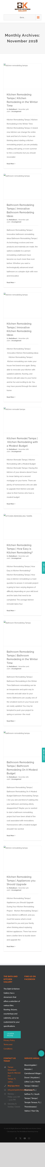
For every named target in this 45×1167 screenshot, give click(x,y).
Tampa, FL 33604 (12, 1080)
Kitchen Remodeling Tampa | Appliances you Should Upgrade (21, 880)
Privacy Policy (9, 1040)
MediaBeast (13, 109)
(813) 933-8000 (14, 1086)
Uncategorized (16, 111)
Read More (10, 164)
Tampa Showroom (12, 1068)
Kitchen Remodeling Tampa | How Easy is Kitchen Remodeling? (20, 549)
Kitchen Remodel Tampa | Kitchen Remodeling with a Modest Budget (22, 442)
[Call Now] (41, 1053)
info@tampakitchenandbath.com (14, 1090)
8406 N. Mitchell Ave (14, 1074)
